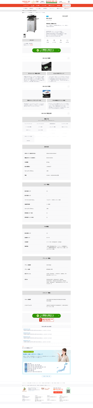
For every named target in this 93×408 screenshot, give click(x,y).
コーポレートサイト (31, 390)
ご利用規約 (38, 385)
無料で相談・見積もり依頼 (58, 392)
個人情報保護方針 (42, 385)
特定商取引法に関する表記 (33, 385)
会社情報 (60, 1)
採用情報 (45, 385)
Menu (69, 2)
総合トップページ (24, 385)
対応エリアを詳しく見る (47, 376)
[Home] (26, 2)
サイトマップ (48, 385)
